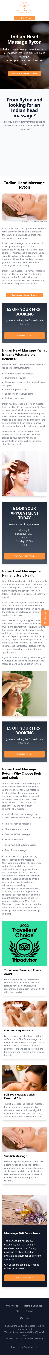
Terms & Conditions (34, 1305)
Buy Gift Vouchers (24, 1277)
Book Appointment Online (24, 73)
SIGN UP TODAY (24, 335)
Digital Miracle (31, 1347)
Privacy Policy (12, 1305)
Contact (29, 1311)
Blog (18, 1311)
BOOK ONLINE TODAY (24, 556)
